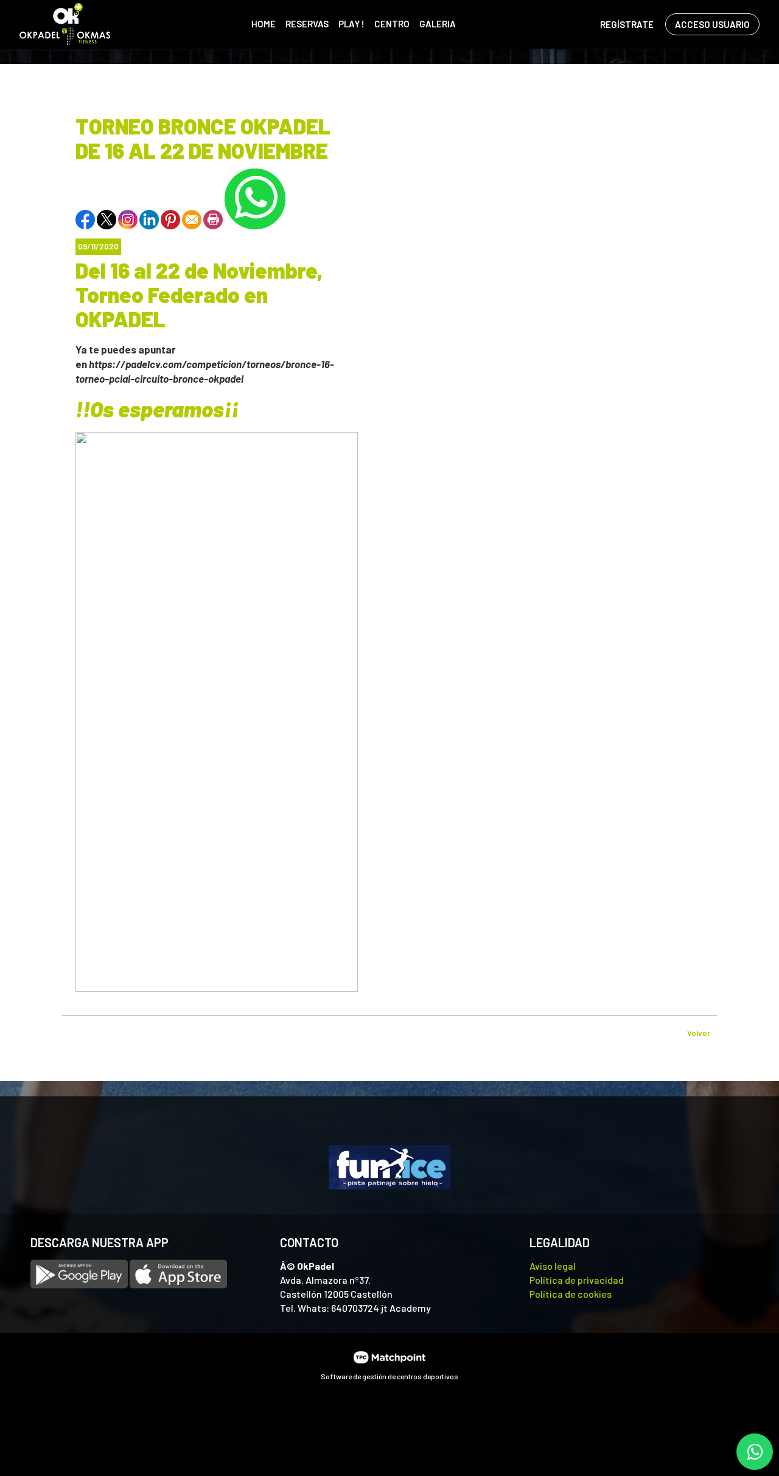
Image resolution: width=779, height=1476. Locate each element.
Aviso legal (552, 1266)
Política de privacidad (576, 1280)
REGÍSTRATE (627, 24)
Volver (698, 1033)
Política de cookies (570, 1294)
